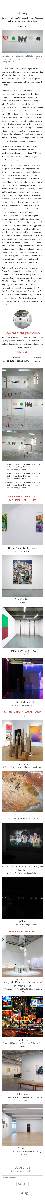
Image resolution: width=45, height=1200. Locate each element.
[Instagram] (26, 1193)
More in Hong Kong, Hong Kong (22, 714)
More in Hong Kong (22, 931)
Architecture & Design (22, 979)
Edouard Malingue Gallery (22, 332)
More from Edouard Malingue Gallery (22, 498)
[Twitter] (22, 1193)
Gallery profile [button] (22, 352)
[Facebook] (18, 1193)
